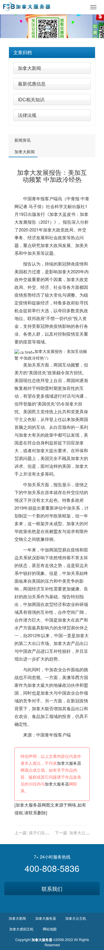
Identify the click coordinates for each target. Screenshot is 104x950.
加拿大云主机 (75, 918)
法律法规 (27, 115)
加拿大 (55, 214)
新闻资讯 (22, 140)
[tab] (52, 52)
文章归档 (22, 52)
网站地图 (50, 928)
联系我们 (52, 888)
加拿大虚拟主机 (21, 928)
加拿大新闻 (29, 68)
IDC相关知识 (31, 99)
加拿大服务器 (69, 763)
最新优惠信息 (32, 83)
